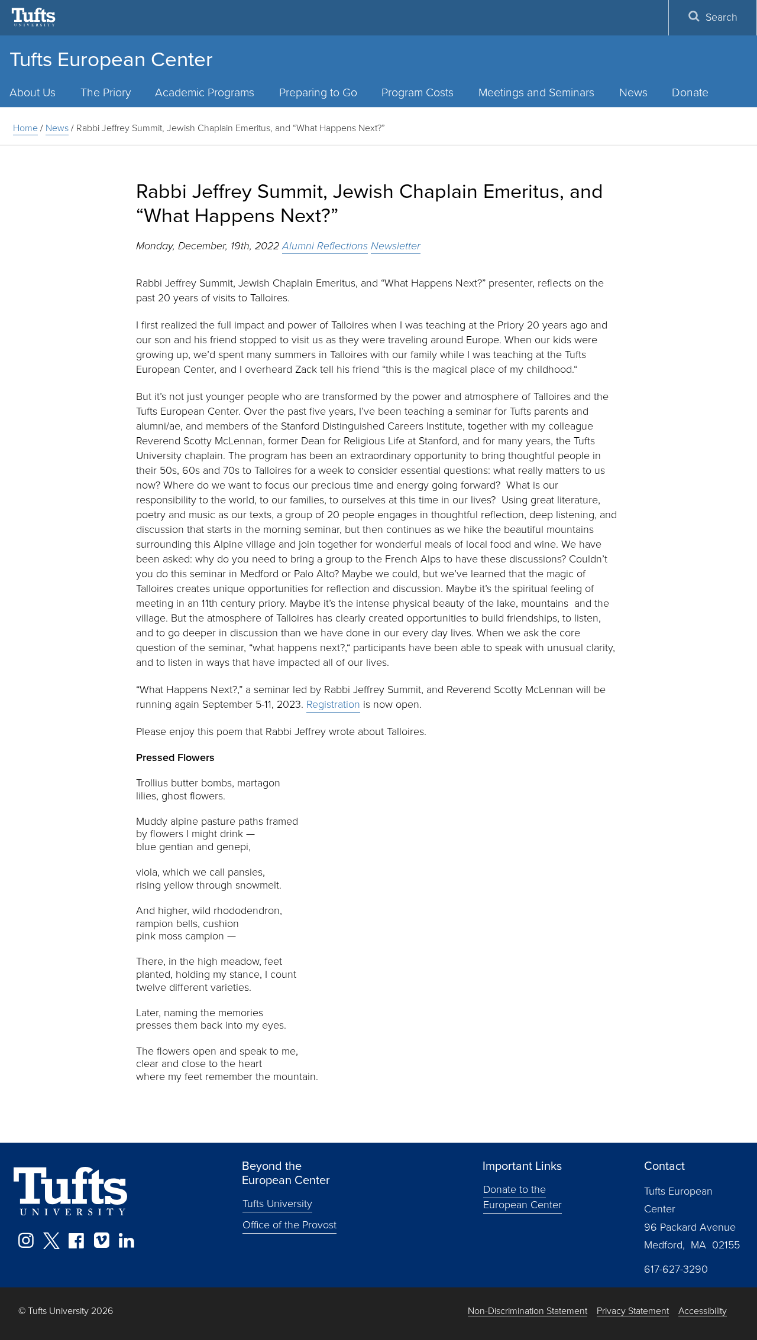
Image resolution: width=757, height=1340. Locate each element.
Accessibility (702, 1311)
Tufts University (277, 1203)
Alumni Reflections (325, 245)
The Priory (105, 92)
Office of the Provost (289, 1224)
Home (25, 128)
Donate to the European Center (522, 1197)
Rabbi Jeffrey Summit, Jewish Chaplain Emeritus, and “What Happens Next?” (230, 128)
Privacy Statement (633, 1311)
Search (721, 17)
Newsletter (395, 245)
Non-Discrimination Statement (527, 1311)
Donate (690, 92)
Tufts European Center (111, 59)
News (633, 92)
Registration (333, 704)
